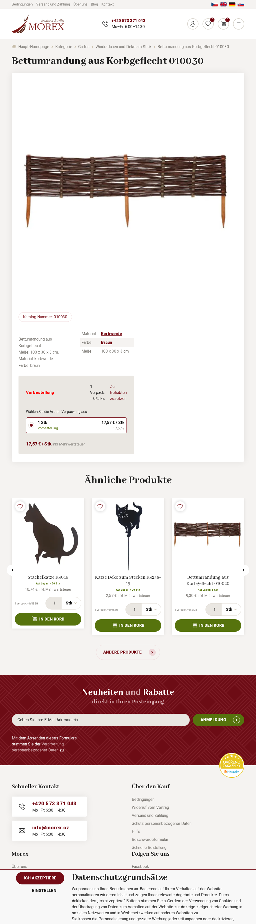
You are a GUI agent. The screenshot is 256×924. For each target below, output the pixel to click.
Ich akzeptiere (40, 878)
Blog (94, 4)
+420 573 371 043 (128, 20)
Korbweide (111, 333)
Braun (106, 342)
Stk (69, 603)
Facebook (140, 866)
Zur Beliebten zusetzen (118, 392)
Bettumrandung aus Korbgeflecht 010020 (208, 580)
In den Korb (51, 619)
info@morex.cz (50, 828)
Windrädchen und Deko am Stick (124, 46)
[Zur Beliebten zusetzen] (20, 506)
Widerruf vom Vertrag (150, 807)
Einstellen (44, 890)
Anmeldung (213, 719)
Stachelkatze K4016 (48, 577)
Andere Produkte (122, 652)
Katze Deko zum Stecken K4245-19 (128, 580)
